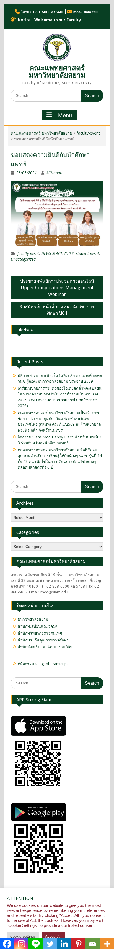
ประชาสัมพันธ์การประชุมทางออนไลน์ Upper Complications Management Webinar (57, 287)
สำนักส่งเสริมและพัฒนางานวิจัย (45, 646)
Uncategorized (23, 259)
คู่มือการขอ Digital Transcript (43, 663)
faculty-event (88, 133)
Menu (65, 115)
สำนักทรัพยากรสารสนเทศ (40, 633)
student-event (87, 253)
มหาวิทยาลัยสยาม (33, 619)
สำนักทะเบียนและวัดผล (38, 626)
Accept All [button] (53, 936)
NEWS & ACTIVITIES (57, 253)
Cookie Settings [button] (23, 936)
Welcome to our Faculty (57, 19)
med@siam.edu (85, 12)
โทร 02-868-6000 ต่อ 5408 (42, 12)
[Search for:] (57, 95)
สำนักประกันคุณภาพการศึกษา (43, 640)
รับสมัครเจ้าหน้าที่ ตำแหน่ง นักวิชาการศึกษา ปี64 (57, 309)
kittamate (54, 172)
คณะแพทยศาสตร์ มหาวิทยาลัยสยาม (57, 71)
